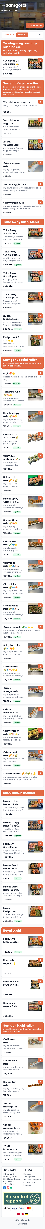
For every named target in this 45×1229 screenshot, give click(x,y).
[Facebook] (4, 1187)
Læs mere (22, 1224)
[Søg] (40, 35)
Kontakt (27, 1174)
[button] (23, 67)
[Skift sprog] (18, 1214)
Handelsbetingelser (32, 1179)
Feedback (28, 1185)
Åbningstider (29, 1176)
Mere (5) (22, 34)
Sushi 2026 (9, 34)
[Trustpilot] (11, 1187)
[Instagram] (8, 1187)
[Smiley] (22, 1198)
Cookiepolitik (29, 1182)
